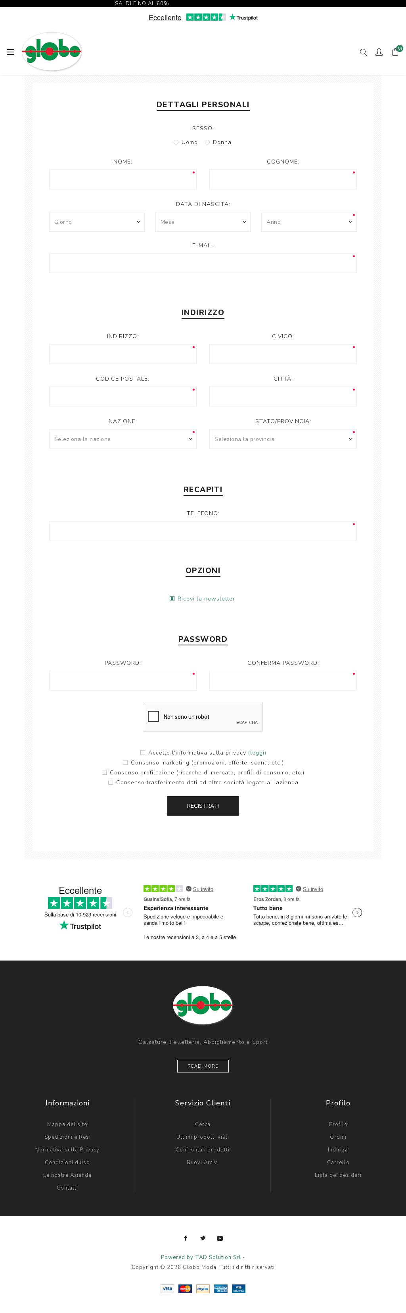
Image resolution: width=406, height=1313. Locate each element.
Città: (283, 379)
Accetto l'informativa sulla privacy (197, 753)
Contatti (67, 1188)
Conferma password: (283, 663)
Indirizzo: (123, 336)
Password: (123, 663)
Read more (203, 1066)
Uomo (190, 142)
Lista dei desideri (338, 1175)
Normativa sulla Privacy (67, 1149)
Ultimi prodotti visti (202, 1137)
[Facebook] (186, 1238)
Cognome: (283, 162)
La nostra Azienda (67, 1175)
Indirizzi (338, 1149)
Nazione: (123, 421)
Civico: (283, 336)
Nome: (122, 162)
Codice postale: (122, 379)
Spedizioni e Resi (67, 1137)
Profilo (338, 1124)
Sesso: (203, 128)
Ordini (338, 1137)
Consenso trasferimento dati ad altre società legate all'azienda (207, 782)
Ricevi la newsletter (206, 599)
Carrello (338, 1162)
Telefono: (203, 513)
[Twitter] (203, 1238)
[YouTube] (220, 1238)
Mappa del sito (67, 1124)
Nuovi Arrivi (203, 1162)
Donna (222, 142)
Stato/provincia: (283, 421)
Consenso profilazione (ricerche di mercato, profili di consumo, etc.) (207, 772)
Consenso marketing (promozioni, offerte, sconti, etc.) (207, 762)
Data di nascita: (203, 204)
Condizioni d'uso (67, 1162)
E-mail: (203, 245)
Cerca (203, 1124)
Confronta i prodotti (203, 1149)
